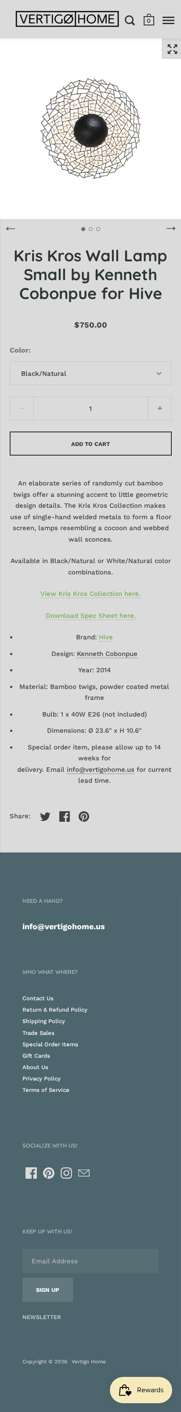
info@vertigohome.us (100, 770)
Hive (106, 637)
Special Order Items (50, 1044)
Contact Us (38, 998)
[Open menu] (168, 20)
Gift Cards (36, 1055)
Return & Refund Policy (54, 1009)
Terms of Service (45, 1090)
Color (19, 350)
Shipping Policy (43, 1021)
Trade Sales (38, 1033)
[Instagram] (66, 1173)
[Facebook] (31, 1173)
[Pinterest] (48, 1173)
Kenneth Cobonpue (107, 654)
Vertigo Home (89, 1362)
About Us (35, 1067)
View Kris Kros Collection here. (90, 594)
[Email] (84, 1173)
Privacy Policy (41, 1078)
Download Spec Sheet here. (91, 616)
